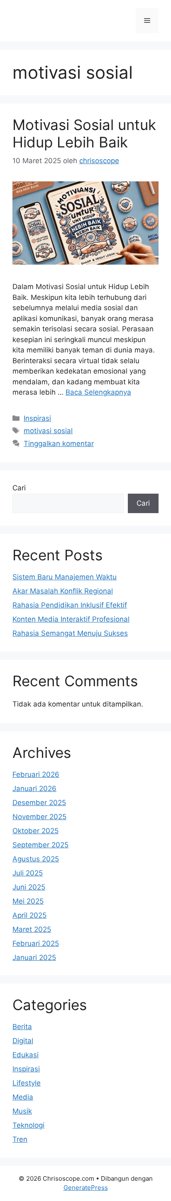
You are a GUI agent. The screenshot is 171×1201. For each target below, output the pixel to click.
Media (22, 1097)
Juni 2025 (28, 887)
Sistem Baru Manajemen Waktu (64, 577)
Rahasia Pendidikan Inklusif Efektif (69, 605)
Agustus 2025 (35, 859)
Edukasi (25, 1055)
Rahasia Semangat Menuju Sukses (70, 633)
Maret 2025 (31, 929)
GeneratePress (86, 1187)
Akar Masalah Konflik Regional (62, 591)
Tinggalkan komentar (59, 443)
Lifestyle (26, 1083)
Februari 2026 (35, 774)
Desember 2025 (39, 802)
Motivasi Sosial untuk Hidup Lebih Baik (84, 133)
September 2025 (40, 845)
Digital (22, 1041)
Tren (19, 1139)
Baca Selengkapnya (98, 392)
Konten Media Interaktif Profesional (70, 619)
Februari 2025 (35, 943)
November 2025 (39, 817)
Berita (22, 1027)
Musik (22, 1111)
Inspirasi (37, 418)
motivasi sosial (48, 431)
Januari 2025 (34, 957)
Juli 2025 (27, 873)
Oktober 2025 (35, 831)
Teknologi (28, 1125)
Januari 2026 (34, 788)
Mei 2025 (28, 901)
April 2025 (29, 915)
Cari (19, 488)
